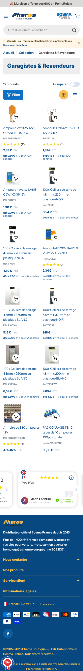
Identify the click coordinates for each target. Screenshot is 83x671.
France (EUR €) (20, 604)
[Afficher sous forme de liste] (75, 95)
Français (46, 604)
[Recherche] (74, 30)
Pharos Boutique (34, 649)
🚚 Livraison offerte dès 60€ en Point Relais (41, 3)
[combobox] (41, 30)
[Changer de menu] (5, 16)
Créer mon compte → (15, 45)
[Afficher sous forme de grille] (63, 95)
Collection (26, 53)
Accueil (8, 53)
